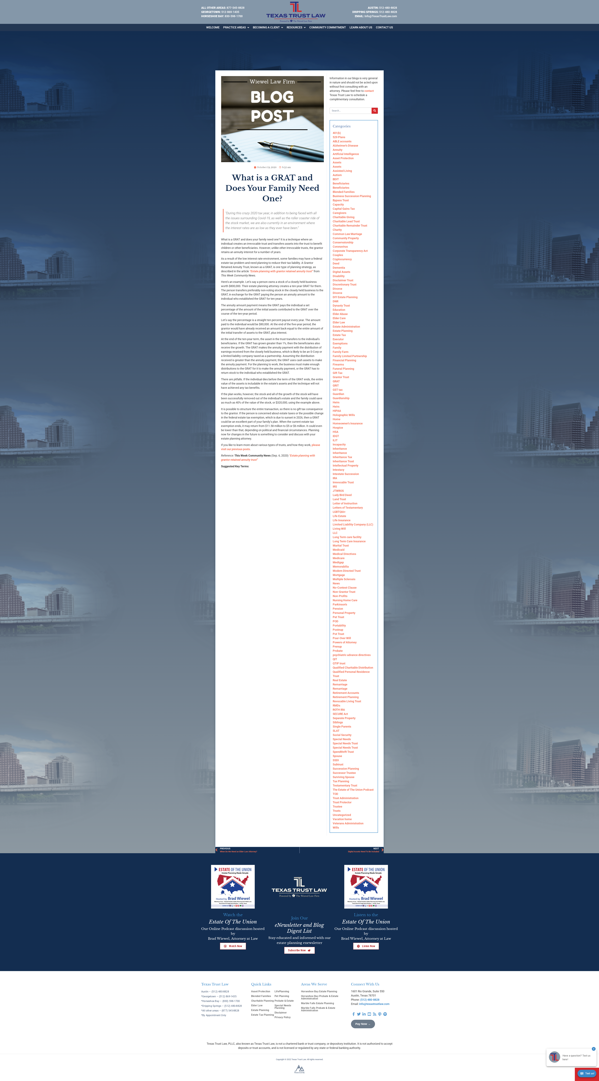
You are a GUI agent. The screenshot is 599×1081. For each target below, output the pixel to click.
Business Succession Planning (352, 196)
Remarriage (340, 684)
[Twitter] (359, 1014)
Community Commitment (327, 27)
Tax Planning (341, 781)
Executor (338, 339)
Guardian (338, 394)
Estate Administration (346, 326)
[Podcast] (379, 1014)
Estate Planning (343, 330)
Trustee (337, 806)
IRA (335, 478)
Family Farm (340, 351)
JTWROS (338, 490)
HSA (335, 431)
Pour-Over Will (342, 638)
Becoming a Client (266, 27)
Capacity (338, 204)
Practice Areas (234, 27)
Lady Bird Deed (342, 495)
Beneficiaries (341, 183)
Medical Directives (344, 554)
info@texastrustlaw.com (374, 1004)
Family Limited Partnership (350, 356)
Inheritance (340, 448)
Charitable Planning (262, 1000)
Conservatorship (343, 242)
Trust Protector (342, 802)
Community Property (346, 238)
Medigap (338, 562)
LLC (335, 532)
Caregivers (339, 213)
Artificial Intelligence (346, 154)
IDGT (336, 436)
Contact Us (384, 27)
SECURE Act (340, 714)
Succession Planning (346, 768)
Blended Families (344, 191)
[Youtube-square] (369, 1014)
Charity (337, 229)
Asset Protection (343, 158)
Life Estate (339, 516)
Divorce (337, 288)
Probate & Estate (284, 1000)
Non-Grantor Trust (344, 591)
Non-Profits (340, 596)
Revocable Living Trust (347, 701)
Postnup (338, 629)
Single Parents (342, 726)
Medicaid (338, 549)
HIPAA (337, 410)
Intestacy (338, 469)
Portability (339, 625)
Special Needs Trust (345, 743)
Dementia (339, 267)
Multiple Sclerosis (344, 579)
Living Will (339, 528)
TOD (335, 794)
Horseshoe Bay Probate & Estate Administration (319, 997)
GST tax (338, 389)
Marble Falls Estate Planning (317, 1003)
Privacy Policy (283, 1017)
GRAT (336, 381)
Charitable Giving (343, 217)
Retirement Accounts (346, 692)
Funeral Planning (343, 368)
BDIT (336, 179)
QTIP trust (339, 663)
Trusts (337, 810)
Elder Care (339, 318)
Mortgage (339, 575)
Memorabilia (341, 566)
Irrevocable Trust (343, 482)
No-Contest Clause (345, 587)
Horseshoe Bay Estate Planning (319, 991)
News (336, 583)
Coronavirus (340, 246)
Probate (338, 650)
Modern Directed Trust (347, 570)
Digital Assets (341, 271)
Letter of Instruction (345, 503)
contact (369, 90)
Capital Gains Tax (344, 208)
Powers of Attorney (345, 642)
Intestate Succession (346, 474)
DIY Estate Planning (345, 297)
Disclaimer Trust (343, 280)
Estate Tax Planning (262, 1014)
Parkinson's (340, 604)
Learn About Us (361, 27)
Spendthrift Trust (343, 751)
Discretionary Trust (344, 284)
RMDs (336, 705)
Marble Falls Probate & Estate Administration (318, 1009)
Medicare (339, 558)
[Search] (375, 111)
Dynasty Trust (341, 305)
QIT (335, 659)
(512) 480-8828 (369, 999)
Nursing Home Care (345, 600)
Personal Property (344, 612)
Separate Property (344, 718)
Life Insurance (342, 520)
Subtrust (338, 764)
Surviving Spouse (343, 777)
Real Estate (340, 680)
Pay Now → (363, 1023)
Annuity (337, 149)
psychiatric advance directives (352, 655)
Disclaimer (281, 1012)
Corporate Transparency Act (350, 250)
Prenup (337, 646)
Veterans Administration (348, 823)
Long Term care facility (347, 537)
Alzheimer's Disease (345, 145)
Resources (294, 27)
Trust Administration (345, 798)
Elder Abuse (340, 314)
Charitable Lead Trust (346, 221)
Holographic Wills (344, 415)
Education (339, 309)
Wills (336, 827)
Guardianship (341, 398)
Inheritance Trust (343, 461)
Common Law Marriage (347, 234)
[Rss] (374, 1014)
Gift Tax (337, 373)
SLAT (336, 730)
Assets (337, 162)
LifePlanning (282, 991)
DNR (335, 301)
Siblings (338, 722)
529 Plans (339, 137)
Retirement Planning (346, 697)
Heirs (336, 402)
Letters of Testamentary (348, 507)
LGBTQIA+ (339, 511)
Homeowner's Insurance (348, 423)
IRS (335, 486)
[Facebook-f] (353, 1014)
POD (335, 621)
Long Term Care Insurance (349, 541)
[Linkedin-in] (364, 1014)
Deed (336, 263)
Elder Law (339, 322)
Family (337, 347)
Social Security (342, 735)
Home (336, 419)
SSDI (336, 760)
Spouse (337, 756)
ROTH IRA (339, 709)
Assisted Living (342, 170)
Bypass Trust (341, 200)
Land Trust (339, 499)
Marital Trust (341, 545)
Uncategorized (342, 815)
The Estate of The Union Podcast (353, 789)
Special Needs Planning (283, 1006)
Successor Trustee (344, 772)
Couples (338, 255)
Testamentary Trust (345, 785)
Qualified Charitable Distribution (353, 667)
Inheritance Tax (342, 457)
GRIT (336, 385)
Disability (339, 276)
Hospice (338, 427)
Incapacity (339, 444)
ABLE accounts (342, 141)
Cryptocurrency (342, 259)
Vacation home (342, 819)
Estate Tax (339, 335)
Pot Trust (338, 634)
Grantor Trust (341, 377)
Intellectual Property (345, 465)
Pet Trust (338, 617)
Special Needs (342, 739)
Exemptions (340, 343)
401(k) (337, 133)
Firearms (338, 364)
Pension (338, 608)
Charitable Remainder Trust (350, 225)
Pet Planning (282, 996)
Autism (337, 175)
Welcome (212, 27)
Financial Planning (344, 360)
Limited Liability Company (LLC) (353, 524)
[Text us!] (587, 1074)
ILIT (335, 440)
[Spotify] (385, 1014)
